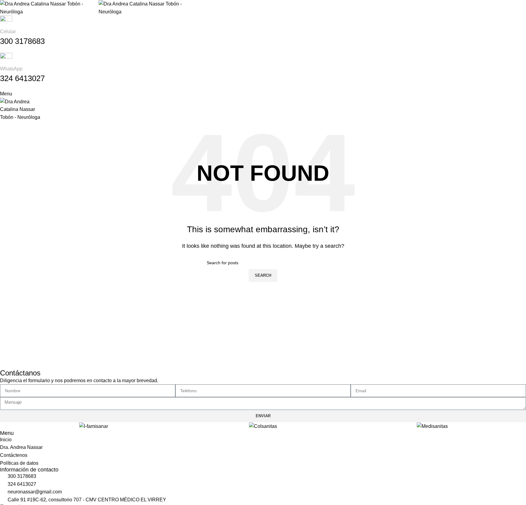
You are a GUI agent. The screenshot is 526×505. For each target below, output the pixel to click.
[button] (3, 426)
